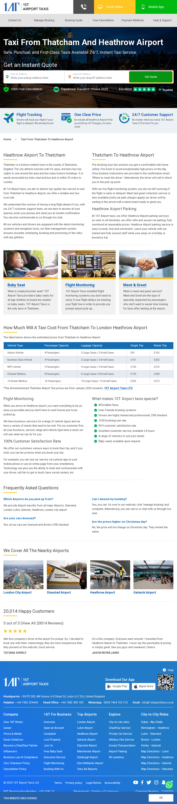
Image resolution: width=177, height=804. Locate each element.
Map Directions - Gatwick (156, 763)
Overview (49, 722)
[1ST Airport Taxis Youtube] (137, 782)
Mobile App (156, 7)
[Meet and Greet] (146, 263)
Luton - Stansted (151, 733)
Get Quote (151, 76)
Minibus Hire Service (121, 739)
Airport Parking (118, 751)
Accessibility (112, 783)
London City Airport (17, 592)
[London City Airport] (23, 574)
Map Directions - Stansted (157, 769)
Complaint (50, 733)
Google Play (119, 686)
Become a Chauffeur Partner (20, 745)
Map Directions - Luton (155, 751)
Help (170, 670)
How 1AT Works (13, 722)
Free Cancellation (103, 20)
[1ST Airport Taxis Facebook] (143, 782)
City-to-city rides (119, 722)
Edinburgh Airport (87, 757)
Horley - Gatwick (151, 745)
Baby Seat (16, 285)
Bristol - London (150, 739)
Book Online (115, 7)
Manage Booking (44, 20)
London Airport (86, 722)
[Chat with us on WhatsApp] (169, 785)
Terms (58, 783)
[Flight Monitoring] (88, 263)
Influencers (10, 751)
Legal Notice (93, 783)
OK (161, 797)
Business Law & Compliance (20, 757)
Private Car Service (120, 733)
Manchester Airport (88, 751)
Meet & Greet (135, 285)
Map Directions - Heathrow (157, 757)
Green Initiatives (13, 739)
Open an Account (54, 728)
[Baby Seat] (30, 263)
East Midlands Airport (90, 763)
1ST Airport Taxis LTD (118, 388)
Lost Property (52, 739)
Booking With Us (54, 769)
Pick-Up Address (19, 74)
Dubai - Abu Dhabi (152, 722)
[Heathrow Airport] (67, 574)
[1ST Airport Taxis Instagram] (157, 782)
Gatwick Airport (144, 592)
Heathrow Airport (102, 592)
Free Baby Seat (53, 751)
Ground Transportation (122, 745)
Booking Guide (73, 20)
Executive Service (54, 757)
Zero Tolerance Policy (16, 763)
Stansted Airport (59, 592)
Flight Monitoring (80, 285)
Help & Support (162, 20)
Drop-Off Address (82, 74)
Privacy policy (73, 783)
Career (7, 728)
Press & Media (12, 733)
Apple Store (145, 686)
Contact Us (14, 20)
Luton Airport (85, 728)
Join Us (48, 745)
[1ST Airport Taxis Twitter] (150, 782)
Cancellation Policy (14, 769)
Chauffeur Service (120, 728)
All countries (116, 757)
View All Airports (87, 769)
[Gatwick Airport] (153, 574)
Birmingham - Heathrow (155, 728)
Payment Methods (133, 20)
